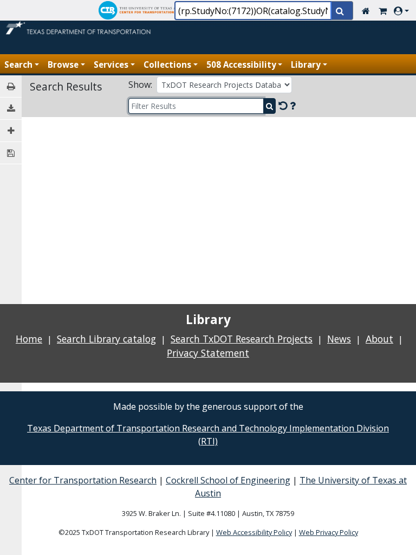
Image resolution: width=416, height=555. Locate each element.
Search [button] (18, 64)
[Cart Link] (382, 11)
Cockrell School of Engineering (228, 480)
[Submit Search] (269, 106)
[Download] (11, 109)
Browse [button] (63, 64)
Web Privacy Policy (328, 532)
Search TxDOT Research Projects (242, 338)
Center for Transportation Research (83, 480)
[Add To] (11, 131)
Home (29, 338)
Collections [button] (167, 64)
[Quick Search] (342, 12)
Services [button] (111, 64)
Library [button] (306, 64)
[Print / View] (11, 86)
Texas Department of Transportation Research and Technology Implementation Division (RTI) (208, 434)
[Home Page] (80, 29)
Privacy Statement (208, 352)
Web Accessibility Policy (254, 532)
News (339, 338)
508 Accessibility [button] (241, 64)
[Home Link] (366, 11)
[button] (403, 11)
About (379, 338)
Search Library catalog (106, 338)
